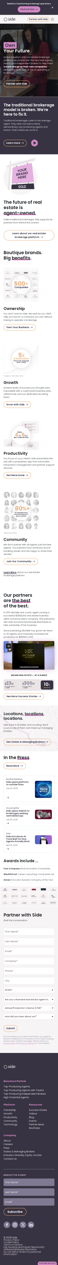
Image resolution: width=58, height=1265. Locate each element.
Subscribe (15, 1212)
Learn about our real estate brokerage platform (29, 235)
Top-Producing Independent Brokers (25, 1094)
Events (33, 1121)
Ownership (10, 1110)
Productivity (10, 1117)
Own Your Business (18, 327)
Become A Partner (15, 1081)
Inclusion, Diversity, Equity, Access (23, 1155)
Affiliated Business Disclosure (20, 1249)
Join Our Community (19, 561)
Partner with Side (38, 19)
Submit (10, 1028)
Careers (8, 1144)
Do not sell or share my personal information (22, 1253)
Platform (9, 1104)
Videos (33, 1113)
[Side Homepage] (16, 19)
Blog (31, 1117)
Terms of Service (27, 1043)
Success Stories (38, 1110)
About (7, 1140)
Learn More (10, 572)
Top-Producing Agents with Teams (24, 1090)
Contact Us (10, 1159)
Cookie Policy (11, 1242)
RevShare (34, 1128)
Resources (35, 1104)
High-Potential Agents (16, 1097)
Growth (8, 1113)
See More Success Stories (22, 696)
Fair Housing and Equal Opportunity (24, 1247)
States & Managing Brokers (19, 1151)
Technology (11, 1124)
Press (7, 1148)
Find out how (27, 9)
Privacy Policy (10, 1043)
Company (10, 1135)
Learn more (13, 143)
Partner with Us (47, 1263)
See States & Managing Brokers (25, 742)
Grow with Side (15, 404)
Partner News (36, 1124)
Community (10, 1121)
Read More (13, 766)
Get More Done (15, 475)
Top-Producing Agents (17, 1086)
